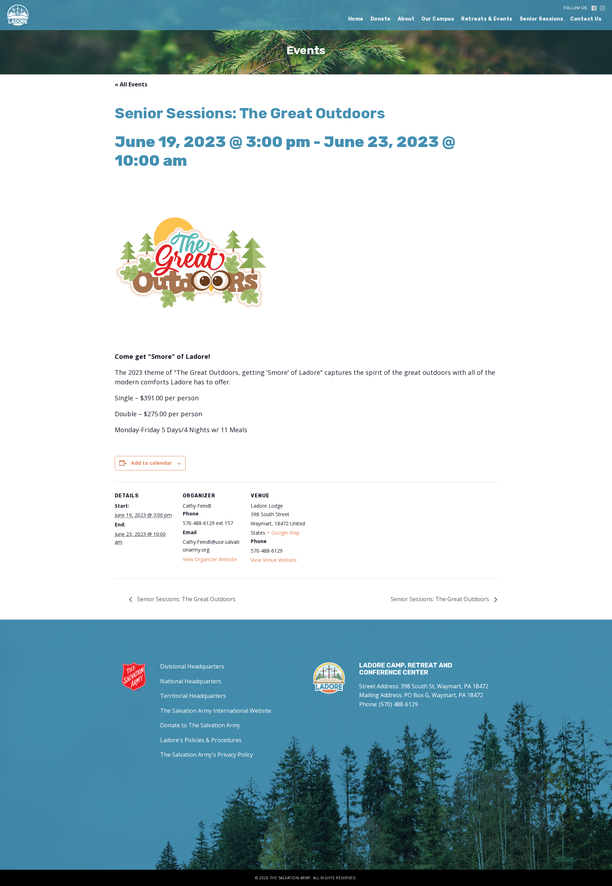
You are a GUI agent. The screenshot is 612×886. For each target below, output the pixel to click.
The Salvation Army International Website (215, 711)
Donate (380, 19)
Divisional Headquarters (192, 666)
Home (355, 19)
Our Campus (437, 19)
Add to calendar (151, 462)
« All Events (131, 84)
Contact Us (585, 19)
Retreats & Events (486, 19)
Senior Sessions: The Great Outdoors (186, 599)
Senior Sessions (541, 19)
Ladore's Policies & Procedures (201, 740)
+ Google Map (283, 532)
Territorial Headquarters (193, 696)
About (406, 19)
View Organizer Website (210, 559)
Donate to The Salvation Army (200, 725)
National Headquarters (190, 681)
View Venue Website (274, 560)
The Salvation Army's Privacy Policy (206, 754)
